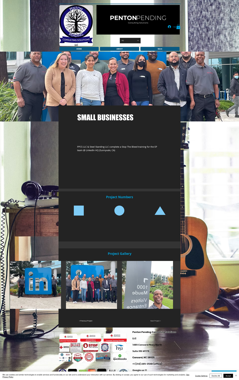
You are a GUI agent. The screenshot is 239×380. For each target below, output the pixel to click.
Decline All (216, 376)
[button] (178, 26)
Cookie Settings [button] (201, 376)
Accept (228, 376)
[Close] (236, 376)
